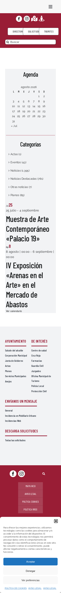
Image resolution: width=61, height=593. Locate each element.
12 (23, 106)
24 (13, 116)
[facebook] (19, 19)
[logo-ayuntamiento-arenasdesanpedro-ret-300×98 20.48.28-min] (17, 3)
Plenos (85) (18, 195)
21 (34, 111)
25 (18, 116)
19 (23, 111)
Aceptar (30, 561)
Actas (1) (16, 154)
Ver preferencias (31, 580)
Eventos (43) (18, 162)
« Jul (14, 126)
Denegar (30, 570)
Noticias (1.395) (20, 170)
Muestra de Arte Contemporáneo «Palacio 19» (27, 228)
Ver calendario (14, 311)
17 (13, 111)
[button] (56, 521)
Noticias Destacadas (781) (27, 178)
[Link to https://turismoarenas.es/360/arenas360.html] (41, 18)
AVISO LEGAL (35, 588)
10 (13, 106)
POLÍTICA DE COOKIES (16, 588)
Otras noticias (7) (21, 187)
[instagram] (27, 19)
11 (18, 106)
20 (28, 111)
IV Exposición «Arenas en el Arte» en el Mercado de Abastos (24, 284)
